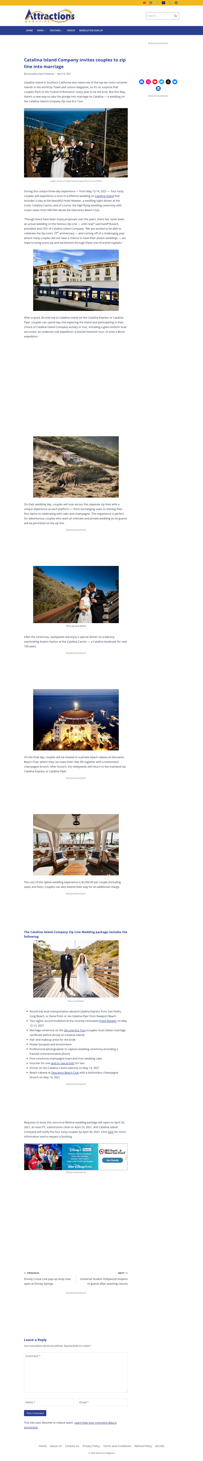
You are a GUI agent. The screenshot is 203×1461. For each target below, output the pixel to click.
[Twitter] (170, 3)
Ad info (159, 1446)
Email (84, 1402)
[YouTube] (144, 3)
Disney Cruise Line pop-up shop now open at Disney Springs (47, 1279)
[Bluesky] (163, 3)
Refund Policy (143, 1446)
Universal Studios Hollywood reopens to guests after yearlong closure (104, 1279)
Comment (32, 1356)
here (111, 1132)
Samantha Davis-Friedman (40, 73)
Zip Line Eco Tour (75, 1030)
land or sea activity (63, 1063)
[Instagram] (151, 3)
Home (29, 30)
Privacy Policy (91, 1446)
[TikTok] (157, 3)
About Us (56, 1446)
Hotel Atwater (108, 1021)
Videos (71, 30)
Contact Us (72, 1446)
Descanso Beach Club (65, 1072)
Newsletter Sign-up (91, 30)
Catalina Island (104, 196)
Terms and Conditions (117, 1446)
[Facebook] (176, 3)
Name (30, 1402)
